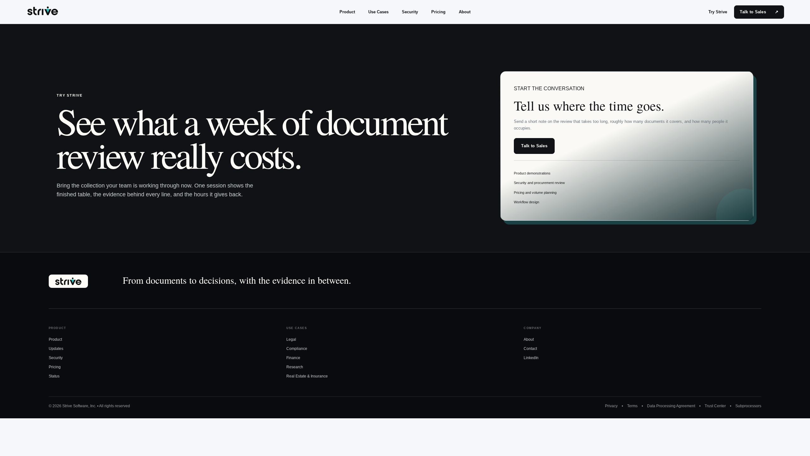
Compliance (296, 348)
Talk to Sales (759, 12)
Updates (56, 348)
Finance (293, 358)
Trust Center (715, 406)
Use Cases (378, 12)
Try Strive (717, 12)
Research (294, 367)
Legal (291, 339)
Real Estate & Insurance (307, 376)
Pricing (438, 12)
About (464, 12)
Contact (530, 348)
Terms (632, 406)
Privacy (611, 406)
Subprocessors (748, 406)
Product (347, 12)
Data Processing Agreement (671, 406)
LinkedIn (531, 358)
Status (54, 376)
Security (410, 12)
